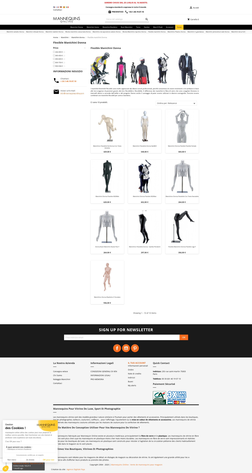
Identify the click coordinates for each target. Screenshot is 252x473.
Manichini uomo (93, 27)
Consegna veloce (60, 371)
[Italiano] (67, 7)
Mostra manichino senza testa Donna (78, 32)
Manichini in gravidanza (196, 32)
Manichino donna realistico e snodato (107, 297)
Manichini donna (76, 27)
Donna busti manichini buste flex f (107, 247)
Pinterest (135, 348)
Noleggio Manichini (61, 379)
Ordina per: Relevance (167, 103)
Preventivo (117, 12)
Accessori (169, 27)
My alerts (132, 385)
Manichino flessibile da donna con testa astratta (107, 147)
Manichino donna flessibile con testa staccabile (182, 196)
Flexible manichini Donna (157, 32)
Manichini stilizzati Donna (35, 32)
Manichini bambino (110, 27)
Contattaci (57, 10)
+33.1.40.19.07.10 (136, 12)
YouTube (126, 348)
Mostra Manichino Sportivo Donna (134, 32)
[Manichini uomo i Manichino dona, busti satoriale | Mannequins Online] (66, 19)
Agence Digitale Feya (76, 469)
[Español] (64, 7)
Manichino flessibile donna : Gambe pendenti (144, 247)
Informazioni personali (138, 365)
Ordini (131, 369)
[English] (54, 7)
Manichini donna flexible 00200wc (144, 196)
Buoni (130, 381)
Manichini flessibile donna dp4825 (145, 146)
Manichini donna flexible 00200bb (107, 196)
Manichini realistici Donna (54, 32)
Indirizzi (131, 377)
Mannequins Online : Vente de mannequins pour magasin (136, 464)
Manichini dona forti (238, 32)
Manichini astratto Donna (15, 32)
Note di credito (134, 373)
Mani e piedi (157, 27)
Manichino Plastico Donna (176, 32)
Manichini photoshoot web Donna (217, 32)
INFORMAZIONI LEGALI (100, 375)
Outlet (179, 27)
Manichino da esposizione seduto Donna (106, 32)
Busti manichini (126, 27)
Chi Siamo (57, 375)
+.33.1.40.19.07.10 (68, 81)
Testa (138, 27)
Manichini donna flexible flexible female (182, 146)
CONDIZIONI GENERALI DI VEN (104, 371)
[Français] (57, 7)
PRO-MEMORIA (97, 379)
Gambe (146, 27)
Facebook (117, 348)
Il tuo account (137, 362)
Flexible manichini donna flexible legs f (182, 247)
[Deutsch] (61, 7)
